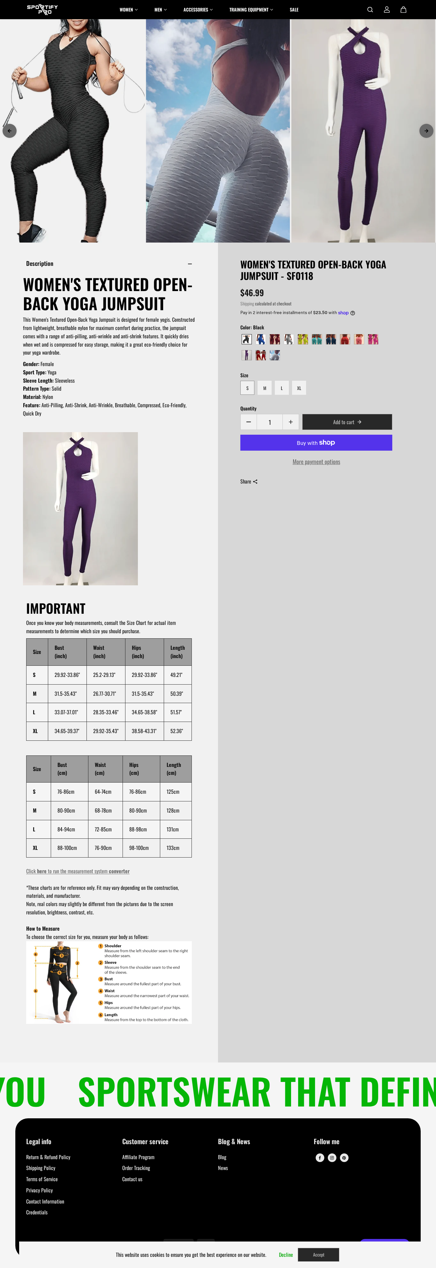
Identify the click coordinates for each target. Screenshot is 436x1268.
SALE (294, 9)
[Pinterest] (344, 1158)
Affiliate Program (138, 1157)
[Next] (426, 131)
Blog (222, 1157)
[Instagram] (332, 1158)
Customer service (145, 1141)
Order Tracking (136, 1168)
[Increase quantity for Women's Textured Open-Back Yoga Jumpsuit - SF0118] (290, 422)
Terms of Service (42, 1179)
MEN (158, 9)
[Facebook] (320, 1158)
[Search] (370, 10)
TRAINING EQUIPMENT (248, 9)
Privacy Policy (39, 1190)
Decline (286, 1254)
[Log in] (387, 10)
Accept (318, 1254)
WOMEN (126, 9)
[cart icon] (403, 10)
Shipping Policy (40, 1168)
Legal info (38, 1141)
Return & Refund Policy (48, 1157)
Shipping (247, 303)
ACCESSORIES (196, 9)
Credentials (37, 1212)
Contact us (132, 1179)
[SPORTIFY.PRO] (42, 9)
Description (39, 263)
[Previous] (10, 131)
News (223, 1168)
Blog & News (234, 1141)
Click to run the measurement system (78, 871)
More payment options (316, 461)
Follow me (327, 1141)
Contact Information (45, 1201)
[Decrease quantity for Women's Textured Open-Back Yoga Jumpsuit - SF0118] (248, 422)
